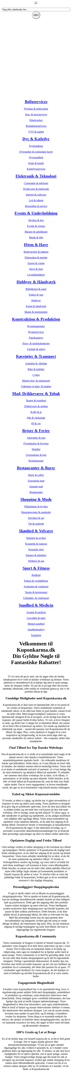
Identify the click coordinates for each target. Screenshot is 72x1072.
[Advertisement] (36, 60)
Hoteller (36, 449)
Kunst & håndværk (36, 306)
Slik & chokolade (36, 417)
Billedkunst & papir (36, 289)
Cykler (36, 375)
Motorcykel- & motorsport (36, 380)
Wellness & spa (36, 561)
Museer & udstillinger (36, 231)
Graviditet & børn (36, 618)
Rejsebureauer (36, 460)
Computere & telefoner (36, 183)
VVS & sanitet (36, 131)
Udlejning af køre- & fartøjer (36, 386)
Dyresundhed (36, 157)
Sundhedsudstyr (36, 629)
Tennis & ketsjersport (36, 592)
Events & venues (36, 226)
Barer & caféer (36, 475)
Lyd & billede (36, 200)
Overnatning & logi (36, 455)
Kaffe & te (36, 412)
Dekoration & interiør (36, 257)
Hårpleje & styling (36, 538)
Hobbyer (36, 300)
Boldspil (36, 575)
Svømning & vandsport (36, 586)
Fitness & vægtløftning (36, 580)
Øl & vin (36, 423)
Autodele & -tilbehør (36, 363)
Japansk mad (36, 486)
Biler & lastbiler (36, 369)
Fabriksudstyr (36, 337)
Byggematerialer (36, 326)
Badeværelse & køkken (36, 251)
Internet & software (36, 194)
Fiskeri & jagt (36, 294)
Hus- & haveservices (36, 114)
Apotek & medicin (36, 612)
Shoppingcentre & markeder (36, 512)
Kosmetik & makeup (36, 543)
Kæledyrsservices (36, 168)
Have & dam (36, 269)
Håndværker (36, 120)
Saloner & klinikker (36, 555)
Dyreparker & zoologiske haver (36, 151)
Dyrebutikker (36, 146)
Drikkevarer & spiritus (36, 406)
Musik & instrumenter (36, 311)
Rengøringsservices (36, 126)
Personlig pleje (36, 549)
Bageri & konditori (36, 400)
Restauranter (36, 492)
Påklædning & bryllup (36, 506)
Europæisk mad (36, 480)
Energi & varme (36, 263)
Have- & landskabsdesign (36, 343)
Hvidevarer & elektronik (36, 189)
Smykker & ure (36, 518)
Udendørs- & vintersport (36, 598)
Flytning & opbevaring (36, 108)
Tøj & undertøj (36, 523)
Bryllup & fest (36, 220)
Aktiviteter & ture (36, 437)
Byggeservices (36, 332)
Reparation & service (36, 206)
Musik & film (36, 237)
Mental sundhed (36, 623)
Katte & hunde (36, 163)
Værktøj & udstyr (36, 349)
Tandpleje (36, 635)
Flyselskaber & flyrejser (36, 443)
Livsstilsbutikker (36, 274)
